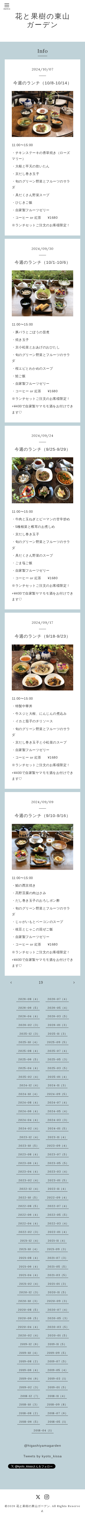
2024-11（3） (58, 1085)
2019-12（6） (30, 1344)
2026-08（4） (29, 999)
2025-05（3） (58, 1059)
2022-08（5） (29, 1206)
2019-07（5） (57, 1361)
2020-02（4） (29, 1335)
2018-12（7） (30, 1396)
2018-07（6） (57, 1413)
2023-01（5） (58, 1180)
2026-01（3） (58, 1025)
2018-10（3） (29, 1404)
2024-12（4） (29, 1085)
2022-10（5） (28, 1197)
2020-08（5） (29, 1309)
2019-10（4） (29, 1353)
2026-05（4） (58, 1007)
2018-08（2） (29, 1413)
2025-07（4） (58, 1051)
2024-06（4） (29, 1111)
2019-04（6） (29, 1378)
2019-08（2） (29, 1361)
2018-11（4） (57, 1396)
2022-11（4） (58, 1188)
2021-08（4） (29, 1258)
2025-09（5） (57, 1042)
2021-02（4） (29, 1283)
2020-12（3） (29, 1292)
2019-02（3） (29, 1387)
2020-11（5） (58, 1292)
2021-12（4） (30, 1240)
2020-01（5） (58, 1335)
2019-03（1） (58, 1378)
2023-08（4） (29, 1154)
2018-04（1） (44, 1430)
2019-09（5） (57, 1353)
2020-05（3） (58, 1318)
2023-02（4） (29, 1180)
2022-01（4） (58, 1232)
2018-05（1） (58, 1421)
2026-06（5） (29, 1007)
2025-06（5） (29, 1059)
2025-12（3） (29, 1033)
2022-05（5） (58, 1214)
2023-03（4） (58, 1171)
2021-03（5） (57, 1275)
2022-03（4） (58, 1223)
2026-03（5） (58, 1016)
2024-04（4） (29, 1120)
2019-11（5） (57, 1344)
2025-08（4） (29, 1051)
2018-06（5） (29, 1421)
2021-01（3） (58, 1283)
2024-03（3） (58, 1120)
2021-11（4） (57, 1240)
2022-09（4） (57, 1197)
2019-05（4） (57, 1370)
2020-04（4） (29, 1327)
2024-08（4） (29, 1102)
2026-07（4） (58, 999)
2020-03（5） (58, 1327)
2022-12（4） (29, 1188)
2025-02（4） (29, 1076)
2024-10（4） (28, 1094)
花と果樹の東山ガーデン (42, 20)
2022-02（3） (29, 1232)
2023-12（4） (29, 1137)
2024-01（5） (58, 1128)
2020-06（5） (29, 1318)
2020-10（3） (28, 1301)
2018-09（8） (57, 1404)
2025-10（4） (28, 1042)
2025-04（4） (29, 1068)
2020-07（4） (58, 1309)
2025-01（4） (58, 1076)
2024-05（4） (58, 1111)
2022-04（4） (29, 1223)
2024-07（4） (58, 1102)
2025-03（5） (58, 1068)
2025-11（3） (58, 1033)
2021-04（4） (29, 1275)
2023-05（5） (58, 1163)
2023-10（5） (28, 1145)
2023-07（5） (58, 1154)
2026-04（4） (29, 1016)
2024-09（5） (57, 1094)
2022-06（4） (29, 1214)
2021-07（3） (57, 1258)
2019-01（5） (58, 1387)
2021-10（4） (29, 1249)
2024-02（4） (29, 1128)
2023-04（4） (29, 1171)
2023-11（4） (58, 1137)
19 (41, 982)
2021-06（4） (29, 1266)
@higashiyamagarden (42, 1445)
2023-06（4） (29, 1163)
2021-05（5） (57, 1266)
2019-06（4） (29, 1370)
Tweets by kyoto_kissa (42, 1456)
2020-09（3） (58, 1301)
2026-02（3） (29, 1025)
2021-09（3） (57, 1249)
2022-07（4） (58, 1206)
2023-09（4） (57, 1145)
